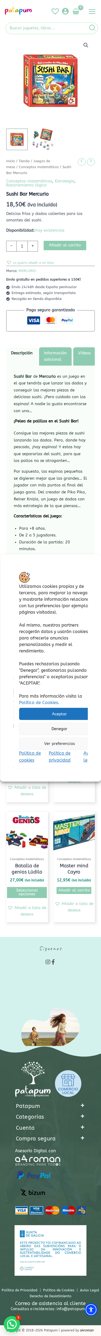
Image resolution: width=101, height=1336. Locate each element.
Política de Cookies (38, 702)
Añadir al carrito (65, 245)
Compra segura (36, 1139)
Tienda (24, 161)
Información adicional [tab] (55, 356)
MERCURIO (27, 271)
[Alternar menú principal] (92, 11)
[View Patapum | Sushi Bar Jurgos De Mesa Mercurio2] (42, 139)
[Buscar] (92, 28)
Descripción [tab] (22, 353)
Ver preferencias (59, 743)
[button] (86, 45)
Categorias (30, 1117)
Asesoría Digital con (35, 1150)
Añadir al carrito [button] (74, 890)
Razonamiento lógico (26, 185)
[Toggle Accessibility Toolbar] (91, 1310)
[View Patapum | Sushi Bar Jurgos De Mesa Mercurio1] (17, 139)
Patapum (28, 1106)
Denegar (59, 728)
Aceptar (59, 714)
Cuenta (25, 1128)
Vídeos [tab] (84, 353)
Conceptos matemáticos (39, 167)
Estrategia (64, 181)
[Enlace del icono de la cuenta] (65, 11)
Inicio (10, 161)
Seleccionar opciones (27, 892)
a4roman (87, 1330)
